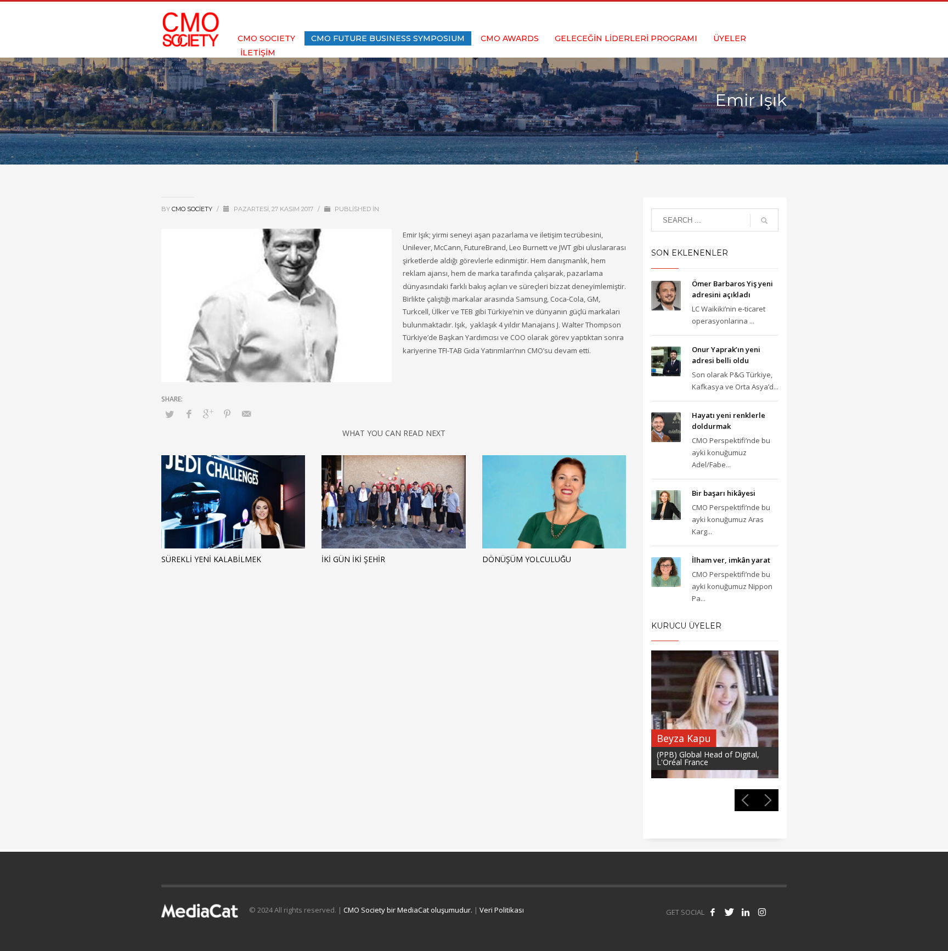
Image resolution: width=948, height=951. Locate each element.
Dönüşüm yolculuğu (526, 559)
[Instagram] (778, 16)
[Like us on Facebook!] (712, 912)
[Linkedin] (762, 16)
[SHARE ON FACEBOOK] (188, 413)
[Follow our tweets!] (729, 912)
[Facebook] (729, 16)
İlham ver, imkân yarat (731, 560)
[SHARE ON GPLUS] (208, 413)
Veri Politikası (501, 910)
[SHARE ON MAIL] (246, 413)
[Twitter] (745, 16)
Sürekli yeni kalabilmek (211, 559)
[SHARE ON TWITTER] (169, 414)
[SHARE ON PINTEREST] (227, 413)
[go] (764, 220)
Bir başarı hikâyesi (723, 493)
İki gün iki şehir (353, 559)
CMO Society (193, 209)
